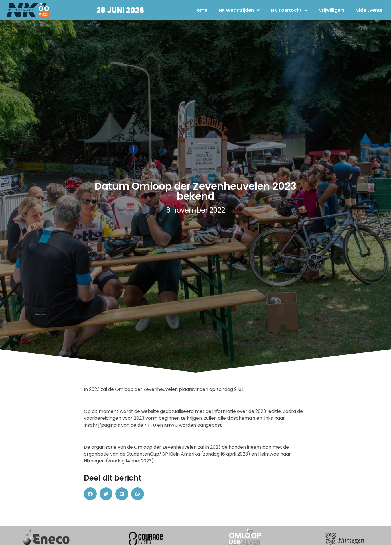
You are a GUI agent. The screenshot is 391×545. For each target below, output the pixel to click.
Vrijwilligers (332, 10)
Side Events (369, 10)
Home (200, 10)
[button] (90, 493)
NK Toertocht (286, 10)
